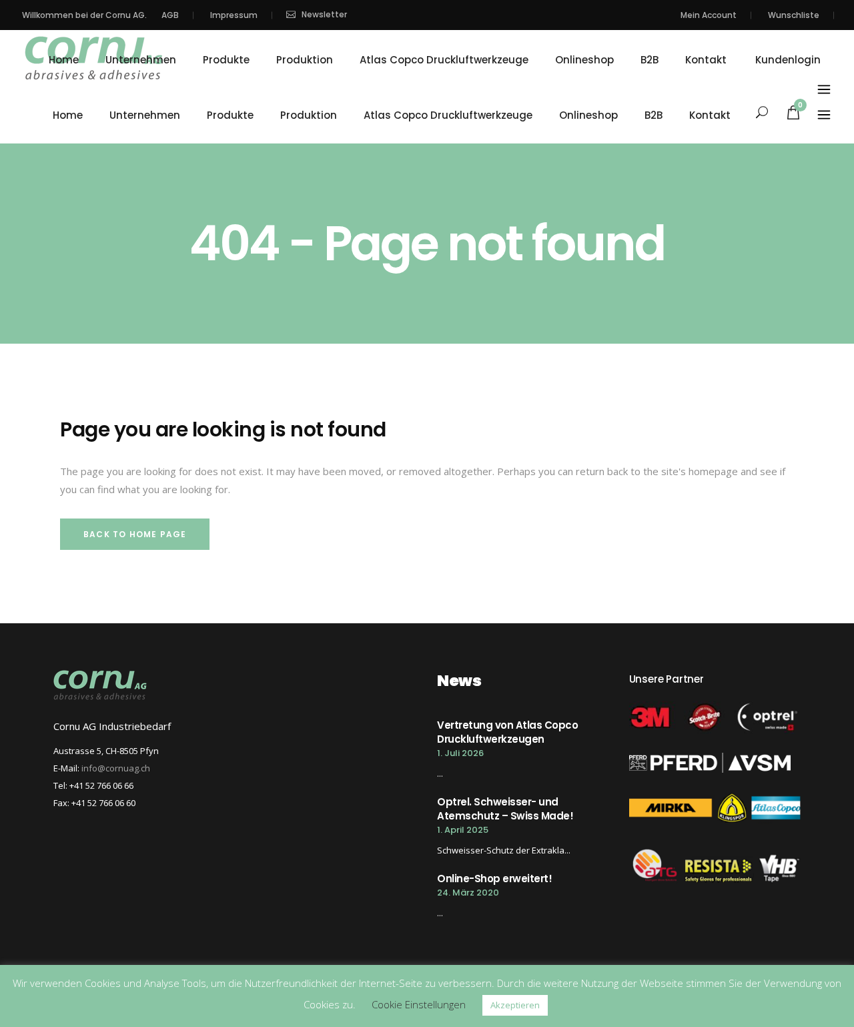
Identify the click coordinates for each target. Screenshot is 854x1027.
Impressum (234, 15)
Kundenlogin (788, 60)
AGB (170, 15)
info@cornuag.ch (115, 768)
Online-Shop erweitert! (494, 879)
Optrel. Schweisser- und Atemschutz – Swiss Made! (505, 809)
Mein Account (709, 15)
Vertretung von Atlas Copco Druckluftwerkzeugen (507, 732)
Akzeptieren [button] (515, 1005)
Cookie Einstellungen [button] (419, 1004)
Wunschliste (793, 15)
